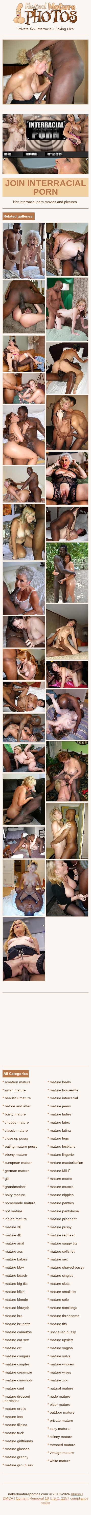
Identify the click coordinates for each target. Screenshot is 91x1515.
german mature (16, 1171)
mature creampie (17, 1372)
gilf (6, 1179)
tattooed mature (61, 1445)
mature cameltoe (17, 1332)
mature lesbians (61, 1146)
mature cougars (16, 1356)
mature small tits (62, 1292)
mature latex (59, 1122)
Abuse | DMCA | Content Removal (43, 1496)
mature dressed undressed (16, 1398)
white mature (59, 1461)
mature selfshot (61, 1251)
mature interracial (63, 1098)
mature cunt (13, 1388)
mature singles (60, 1275)
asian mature (14, 1090)
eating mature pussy (20, 1146)
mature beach (15, 1275)
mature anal (13, 1243)
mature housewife (63, 1090)
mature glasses (16, 1449)
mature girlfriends (18, 1441)
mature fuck (13, 1433)
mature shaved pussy (66, 1267)
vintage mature (61, 1453)
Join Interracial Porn (45, 187)
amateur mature (17, 1082)
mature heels (59, 1082)
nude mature (59, 1396)
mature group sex (18, 1465)
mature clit (12, 1348)
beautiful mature (17, 1098)
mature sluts (59, 1284)
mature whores (61, 1364)
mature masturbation (65, 1163)
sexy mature (59, 1429)
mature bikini (14, 1292)
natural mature (60, 1388)
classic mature (15, 1130)
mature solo (58, 1299)
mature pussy (60, 1227)
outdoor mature (61, 1412)
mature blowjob (16, 1308)
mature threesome (63, 1316)
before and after (17, 1106)
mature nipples (61, 1195)
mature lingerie (61, 1154)
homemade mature (19, 1203)
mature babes (15, 1259)
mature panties (61, 1203)
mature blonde (15, 1299)
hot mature (12, 1211)
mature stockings (62, 1308)
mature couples (16, 1364)
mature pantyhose (63, 1211)
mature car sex (16, 1340)
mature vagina (60, 1348)
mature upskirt (60, 1340)
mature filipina (15, 1425)
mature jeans (59, 1106)
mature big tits (15, 1284)
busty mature (14, 1114)
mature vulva (59, 1356)
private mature (60, 1420)
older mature (59, 1404)
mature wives (59, 1372)
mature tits (57, 1324)
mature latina (59, 1130)
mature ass (13, 1251)
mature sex (58, 1259)
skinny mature (60, 1437)
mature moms (60, 1179)
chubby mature (16, 1122)
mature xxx (57, 1380)
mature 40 (12, 1235)
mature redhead (62, 1235)
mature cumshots (18, 1380)
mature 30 (12, 1227)
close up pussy (16, 1138)
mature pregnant (62, 1219)
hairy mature (14, 1195)
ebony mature (15, 1154)
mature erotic (14, 1408)
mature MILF (59, 1171)
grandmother (14, 1187)
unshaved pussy (62, 1332)
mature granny (15, 1457)
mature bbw (13, 1267)
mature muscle (61, 1187)
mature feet (13, 1417)
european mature (18, 1163)
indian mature (15, 1219)
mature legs (58, 1138)
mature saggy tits (62, 1243)
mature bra (12, 1316)
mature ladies (60, 1114)
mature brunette (17, 1324)
